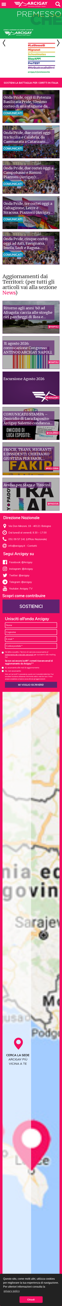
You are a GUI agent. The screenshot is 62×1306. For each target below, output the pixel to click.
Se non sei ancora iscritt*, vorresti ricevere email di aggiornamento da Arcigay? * (29, 662)
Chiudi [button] (31, 1299)
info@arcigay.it (16, 545)
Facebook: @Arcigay (20, 562)
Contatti (32, 545)
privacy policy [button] (12, 1291)
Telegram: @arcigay (20, 582)
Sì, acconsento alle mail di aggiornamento (22, 667)
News (8, 293)
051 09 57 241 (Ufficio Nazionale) (27, 539)
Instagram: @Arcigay (21, 568)
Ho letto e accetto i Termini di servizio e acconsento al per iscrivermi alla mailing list (30, 654)
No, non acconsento (13, 671)
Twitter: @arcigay (19, 575)
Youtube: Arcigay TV (20, 588)
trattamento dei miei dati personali (19, 654)
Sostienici (31, 606)
